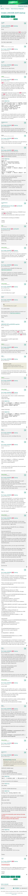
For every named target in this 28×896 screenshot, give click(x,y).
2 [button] (15, 19)
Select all (6, 101)
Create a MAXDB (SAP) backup (13, 13)
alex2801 (2, 22)
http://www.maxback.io (6, 269)
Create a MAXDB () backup (9, 26)
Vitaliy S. (2, 344)
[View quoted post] (15, 759)
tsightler (2, 76)
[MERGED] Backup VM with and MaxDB (11, 205)
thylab (2, 429)
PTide (2, 225)
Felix (2, 147)
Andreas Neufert (4, 247)
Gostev (2, 135)
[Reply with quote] (25, 23)
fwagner (2, 261)
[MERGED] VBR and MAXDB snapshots (10, 324)
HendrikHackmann (4, 202)
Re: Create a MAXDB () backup (9, 49)
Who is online (4, 884)
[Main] (14, 2)
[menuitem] (25, 6)
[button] (17, 19)
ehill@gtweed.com (4, 122)
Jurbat (2, 858)
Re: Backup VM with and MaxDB (10, 228)
